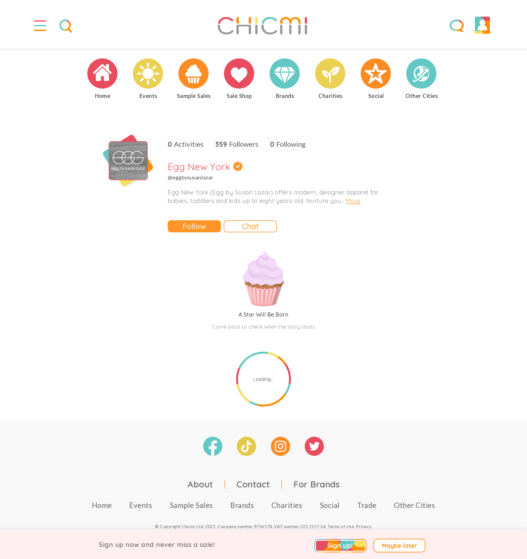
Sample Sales (191, 505)
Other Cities (414, 505)
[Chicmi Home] (103, 73)
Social (330, 505)
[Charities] (330, 73)
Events (140, 505)
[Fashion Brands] (285, 73)
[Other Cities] (422, 73)
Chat (250, 226)
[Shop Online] (239, 73)
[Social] (376, 73)
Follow (194, 226)
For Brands (316, 484)
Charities (286, 505)
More (353, 201)
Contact (253, 484)
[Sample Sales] (194, 73)
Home (102, 505)
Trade (367, 505)
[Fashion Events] (148, 73)
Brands (242, 505)
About (200, 484)
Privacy (363, 526)
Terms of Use (340, 526)
